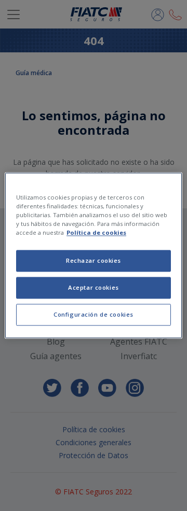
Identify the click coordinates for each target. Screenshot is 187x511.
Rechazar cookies (93, 261)
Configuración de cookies (93, 315)
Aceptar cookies (93, 288)
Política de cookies (96, 233)
